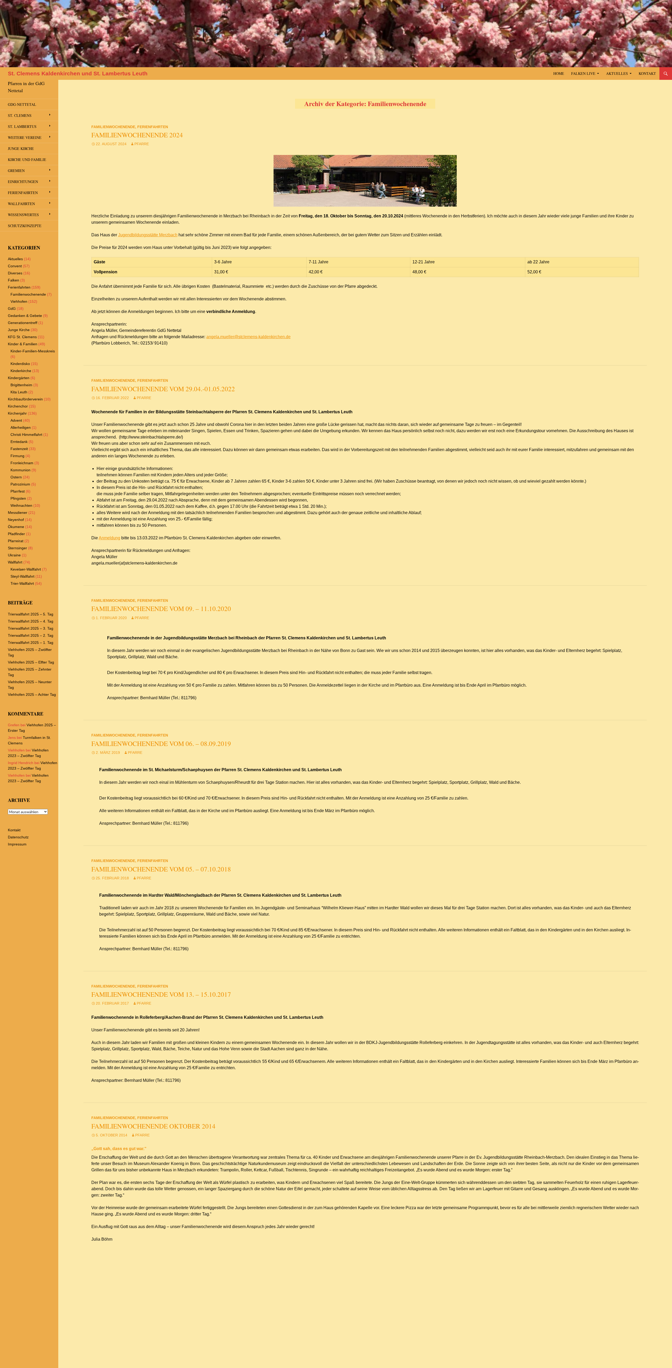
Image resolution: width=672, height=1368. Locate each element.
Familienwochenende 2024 (137, 134)
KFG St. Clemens (22, 337)
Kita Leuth (18, 392)
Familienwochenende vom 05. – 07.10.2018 (161, 869)
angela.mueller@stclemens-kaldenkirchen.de (248, 337)
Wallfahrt (15, 562)
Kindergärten (18, 378)
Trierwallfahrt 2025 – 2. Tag (30, 635)
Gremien (16, 170)
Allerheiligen (20, 427)
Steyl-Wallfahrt (22, 576)
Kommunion (20, 470)
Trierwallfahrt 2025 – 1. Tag (30, 642)
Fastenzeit (19, 449)
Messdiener (17, 512)
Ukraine (14, 555)
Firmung (17, 456)
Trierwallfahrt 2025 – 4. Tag (30, 621)
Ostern (16, 477)
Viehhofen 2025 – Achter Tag (32, 694)
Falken (13, 280)
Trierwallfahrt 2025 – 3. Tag (30, 628)
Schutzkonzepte (24, 225)
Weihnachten (21, 505)
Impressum (17, 844)
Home (558, 73)
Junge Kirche (21, 148)
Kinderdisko (20, 364)
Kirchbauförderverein (25, 399)
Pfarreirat (15, 541)
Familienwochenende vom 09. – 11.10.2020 (161, 608)
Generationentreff (22, 323)
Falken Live (583, 73)
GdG (12, 308)
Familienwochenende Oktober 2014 (153, 1126)
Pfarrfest (17, 491)
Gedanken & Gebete (25, 316)
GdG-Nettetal (22, 104)
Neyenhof (16, 520)
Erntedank (19, 442)
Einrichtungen (23, 181)
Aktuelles (617, 73)
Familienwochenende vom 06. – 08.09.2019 (161, 743)
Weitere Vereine (24, 137)
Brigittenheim (21, 385)
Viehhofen (18, 301)
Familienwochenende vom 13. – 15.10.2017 (161, 994)
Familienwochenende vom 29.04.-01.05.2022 (163, 388)
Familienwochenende (113, 127)
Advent (16, 420)
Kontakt (647, 73)
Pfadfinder (16, 534)
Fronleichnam (21, 463)
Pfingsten (18, 498)
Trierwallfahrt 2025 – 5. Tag (30, 614)
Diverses (15, 273)
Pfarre (141, 144)
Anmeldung (109, 538)
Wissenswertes (23, 214)
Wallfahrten (21, 203)
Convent (15, 266)
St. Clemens (20, 115)
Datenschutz (18, 837)
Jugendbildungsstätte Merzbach (147, 235)
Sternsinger (17, 548)
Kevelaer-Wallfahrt (25, 569)
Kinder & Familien (22, 344)
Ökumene (16, 527)
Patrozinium (20, 484)
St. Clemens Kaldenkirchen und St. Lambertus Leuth (78, 73)
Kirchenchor (18, 406)
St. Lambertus (22, 126)
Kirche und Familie (27, 159)
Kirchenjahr (17, 413)
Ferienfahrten (152, 127)
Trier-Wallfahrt (22, 583)
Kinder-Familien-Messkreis (32, 351)
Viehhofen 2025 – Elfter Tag (31, 662)
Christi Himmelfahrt (26, 434)
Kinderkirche (20, 371)
